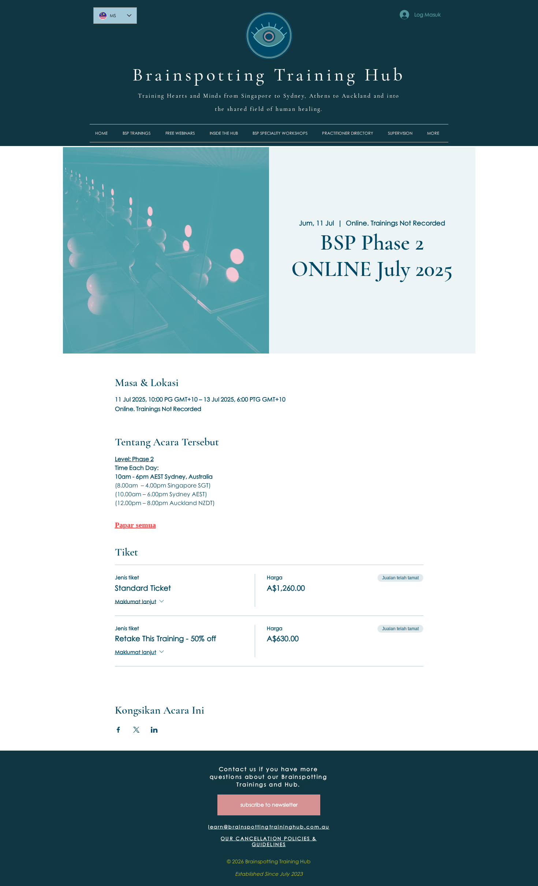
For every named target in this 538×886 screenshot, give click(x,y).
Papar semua (135, 525)
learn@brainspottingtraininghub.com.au (268, 827)
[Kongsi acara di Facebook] (118, 730)
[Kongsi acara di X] (136, 730)
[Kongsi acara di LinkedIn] (154, 730)
